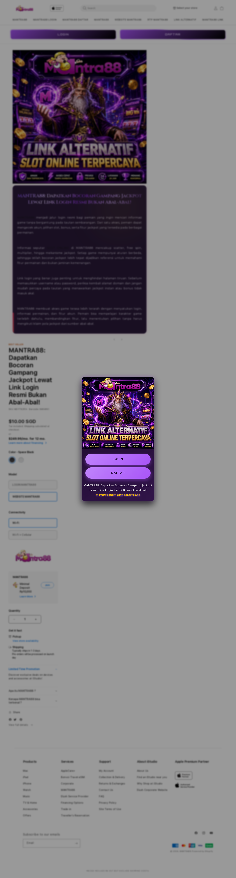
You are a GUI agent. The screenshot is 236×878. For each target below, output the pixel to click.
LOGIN (118, 459)
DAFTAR (118, 472)
